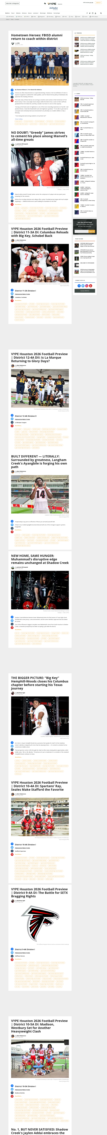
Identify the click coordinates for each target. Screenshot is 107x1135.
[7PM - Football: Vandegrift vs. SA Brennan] (77, 123)
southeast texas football (20, 965)
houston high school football (36, 208)
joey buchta (43, 986)
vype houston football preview (51, 216)
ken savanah (18, 879)
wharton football (46, 314)
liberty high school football (48, 981)
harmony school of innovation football (23, 876)
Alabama (18, 13)
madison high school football (32, 1104)
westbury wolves (54, 1120)
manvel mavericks (19, 213)
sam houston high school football (22, 1110)
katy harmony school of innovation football (24, 437)
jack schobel (48, 317)
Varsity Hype (57, 13)
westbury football (29, 1120)
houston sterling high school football (23, 871)
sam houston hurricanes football (40, 1110)
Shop (72, 16)
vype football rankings (20, 306)
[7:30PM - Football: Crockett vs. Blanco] (77, 206)
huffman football (29, 976)
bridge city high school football (61, 978)
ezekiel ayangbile (26, 535)
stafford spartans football (36, 868)
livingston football (33, 984)
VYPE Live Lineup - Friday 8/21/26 (86, 56)
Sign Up (91, 231)
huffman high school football (41, 976)
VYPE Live (20, 16)
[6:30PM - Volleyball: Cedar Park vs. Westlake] (77, 194)
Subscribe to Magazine (12, 3)
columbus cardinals (26, 760)
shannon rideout (43, 124)
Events (78, 16)
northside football (38, 871)
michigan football (55, 633)
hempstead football (29, 317)
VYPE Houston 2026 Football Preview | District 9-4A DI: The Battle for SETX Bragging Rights (39, 892)
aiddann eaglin (49, 879)
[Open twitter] (90, 13)
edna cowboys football (34, 314)
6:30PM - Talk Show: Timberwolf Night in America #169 (85, 188)
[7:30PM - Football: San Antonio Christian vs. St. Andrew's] (77, 176)
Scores (85, 16)
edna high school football (21, 314)
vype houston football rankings (60, 306)
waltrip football (18, 1120)
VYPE (18, 43)
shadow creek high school (33, 635)
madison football (19, 1104)
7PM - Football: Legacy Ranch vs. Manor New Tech (87, 134)
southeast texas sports (34, 965)
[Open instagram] (92, 13)
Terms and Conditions (85, 84)
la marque (65, 437)
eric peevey (59, 986)
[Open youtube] (95, 13)
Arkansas (24, 13)
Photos (59, 16)
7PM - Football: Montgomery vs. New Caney (87, 199)
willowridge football (30, 873)
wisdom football (64, 1120)
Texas (12, 13)
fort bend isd (50, 121)
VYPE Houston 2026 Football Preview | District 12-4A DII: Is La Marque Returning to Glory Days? (39, 357)
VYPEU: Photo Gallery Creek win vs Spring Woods (87, 257)
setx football (31, 968)
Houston (17, 19)
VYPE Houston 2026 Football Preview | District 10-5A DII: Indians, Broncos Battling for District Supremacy (87, 46)
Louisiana (35, 13)
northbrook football (33, 1107)
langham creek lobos (20, 540)
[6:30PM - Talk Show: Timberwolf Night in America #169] (77, 188)
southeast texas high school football (49, 965)
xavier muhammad (36, 643)
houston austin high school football (56, 876)
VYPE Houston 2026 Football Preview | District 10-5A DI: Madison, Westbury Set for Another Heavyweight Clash (39, 1026)
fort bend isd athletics (60, 121)
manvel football (32, 210)
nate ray (25, 879)
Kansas (30, 13)
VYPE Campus (94, 16)
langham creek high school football (59, 537)
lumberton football (19, 978)
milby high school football (21, 1107)
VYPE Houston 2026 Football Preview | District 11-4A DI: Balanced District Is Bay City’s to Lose (87, 51)
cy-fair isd (17, 535)
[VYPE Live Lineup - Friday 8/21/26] (77, 57)
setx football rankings (41, 968)
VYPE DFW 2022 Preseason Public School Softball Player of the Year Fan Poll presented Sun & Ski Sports (87, 245)
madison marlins (45, 1104)
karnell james (63, 208)
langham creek (18, 537)
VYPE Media (11, 16)
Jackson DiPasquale (22, 144)
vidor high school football (21, 984)
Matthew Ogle (21, 692)
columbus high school (20, 763)
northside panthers (19, 873)
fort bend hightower (39, 121)
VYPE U (27, 16)
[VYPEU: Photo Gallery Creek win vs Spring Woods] (77, 258)
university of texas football (28, 768)
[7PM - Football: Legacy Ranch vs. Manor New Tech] (77, 135)
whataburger (18, 774)
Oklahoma (49, 13)
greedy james (25, 208)
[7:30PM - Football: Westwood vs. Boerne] (77, 117)
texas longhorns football (62, 766)
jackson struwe (34, 986)
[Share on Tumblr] (12, 97)
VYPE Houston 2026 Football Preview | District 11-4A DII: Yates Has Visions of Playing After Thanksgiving (87, 40)
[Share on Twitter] (12, 93)
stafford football (52, 865)
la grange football (41, 437)
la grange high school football (54, 437)
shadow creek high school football (49, 635)
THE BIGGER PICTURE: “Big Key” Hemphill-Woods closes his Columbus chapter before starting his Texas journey (39, 683)
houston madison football (21, 1102)
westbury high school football (41, 1120)
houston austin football (40, 876)
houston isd (35, 865)
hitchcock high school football (46, 431)
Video (34, 16)
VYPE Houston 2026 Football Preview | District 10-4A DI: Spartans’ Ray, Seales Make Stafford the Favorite (39, 786)
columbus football (19, 312)
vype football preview (20, 216)
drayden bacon (59, 984)
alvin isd (17, 208)
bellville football (36, 429)
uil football (42, 213)
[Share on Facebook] (12, 90)
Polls (65, 16)
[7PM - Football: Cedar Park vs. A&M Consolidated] (77, 147)
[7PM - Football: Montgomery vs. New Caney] (77, 200)
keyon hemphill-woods (58, 317)
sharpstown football (54, 1110)
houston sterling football (50, 868)
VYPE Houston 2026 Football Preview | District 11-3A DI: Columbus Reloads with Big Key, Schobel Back (39, 232)
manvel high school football (55, 210)
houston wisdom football (53, 1102)
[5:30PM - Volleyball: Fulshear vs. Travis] (77, 182)
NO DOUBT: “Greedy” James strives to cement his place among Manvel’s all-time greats (39, 136)
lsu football (17, 210)
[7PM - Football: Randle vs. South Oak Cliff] (77, 111)
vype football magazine (52, 213)
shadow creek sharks (20, 638)
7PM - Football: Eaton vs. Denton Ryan (86, 170)
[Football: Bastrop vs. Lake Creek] (77, 159)
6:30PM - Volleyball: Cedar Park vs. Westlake (86, 193)
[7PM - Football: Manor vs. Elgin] (77, 129)
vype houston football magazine (35, 216)
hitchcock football (33, 431)
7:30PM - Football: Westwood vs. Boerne (86, 116)
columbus (17, 760)
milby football (54, 1104)
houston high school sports (21, 124)
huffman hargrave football (56, 976)
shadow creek (65, 633)
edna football (60, 312)
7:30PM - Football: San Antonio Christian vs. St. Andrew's (86, 177)
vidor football (60, 981)
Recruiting (51, 16)
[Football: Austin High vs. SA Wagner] (77, 165)
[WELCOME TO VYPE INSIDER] (77, 265)
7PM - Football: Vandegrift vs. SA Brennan (87, 122)
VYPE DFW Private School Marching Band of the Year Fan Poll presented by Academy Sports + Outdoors (87, 252)
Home (7, 19)
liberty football (36, 981)
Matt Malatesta (21, 240)
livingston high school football (46, 984)
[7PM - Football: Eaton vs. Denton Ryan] (77, 171)
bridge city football (47, 978)
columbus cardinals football (48, 312)
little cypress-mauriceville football (22, 981)
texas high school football (31, 213)
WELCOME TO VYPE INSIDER (87, 263)
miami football (30, 540)
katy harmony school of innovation (53, 434)
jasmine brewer (33, 124)
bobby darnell (18, 121)
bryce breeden (25, 986)
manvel (24, 210)
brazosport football (62, 429)
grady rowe (24, 431)
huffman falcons (18, 976)
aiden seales (32, 879)
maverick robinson (19, 320)
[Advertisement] (53, 23)
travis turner (59, 439)
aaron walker (18, 429)
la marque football (19, 439)
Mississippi (43, 13)
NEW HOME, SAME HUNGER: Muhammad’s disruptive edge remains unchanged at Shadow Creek (40, 559)
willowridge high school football (45, 873)
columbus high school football (33, 312)
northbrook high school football (48, 1107)
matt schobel (40, 317)
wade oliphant (35, 447)
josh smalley (51, 986)
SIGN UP (98, 2)
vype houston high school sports (57, 124)
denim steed (40, 879)
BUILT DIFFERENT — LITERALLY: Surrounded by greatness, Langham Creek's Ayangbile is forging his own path (39, 461)
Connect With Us (84, 290)
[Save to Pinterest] (12, 100)
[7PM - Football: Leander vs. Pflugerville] (77, 141)
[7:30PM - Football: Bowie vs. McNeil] (77, 153)
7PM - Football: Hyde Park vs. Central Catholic (87, 104)
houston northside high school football (53, 871)
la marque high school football (33, 439)
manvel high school (42, 210)
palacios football (19, 317)
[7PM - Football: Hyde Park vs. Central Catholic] (77, 105)
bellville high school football (49, 429)
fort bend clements (28, 121)
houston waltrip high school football (38, 1102)
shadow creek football (20, 635)
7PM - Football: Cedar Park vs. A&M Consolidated (87, 146)
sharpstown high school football (22, 1112)
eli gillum (17, 431)
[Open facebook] (87, 13)
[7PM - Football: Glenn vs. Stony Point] (77, 212)
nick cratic (17, 986)
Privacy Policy (76, 84)
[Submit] (101, 13)
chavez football (18, 1099)
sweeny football (55, 314)
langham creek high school (43, 537)
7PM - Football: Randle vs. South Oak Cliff (87, 110)
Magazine (42, 16)
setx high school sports (20, 968)
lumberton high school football (33, 978)
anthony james (27, 429)
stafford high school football (21, 868)
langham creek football (29, 537)
